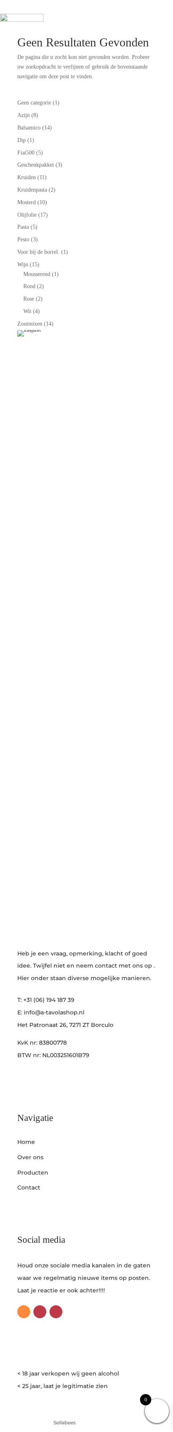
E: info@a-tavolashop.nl (50, 1012)
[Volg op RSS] (23, 1311)
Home (26, 1142)
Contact (28, 1187)
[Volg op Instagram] (39, 1311)
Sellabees (65, 1422)
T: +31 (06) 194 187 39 (45, 999)
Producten (32, 1172)
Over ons (30, 1157)
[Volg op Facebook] (55, 1311)
